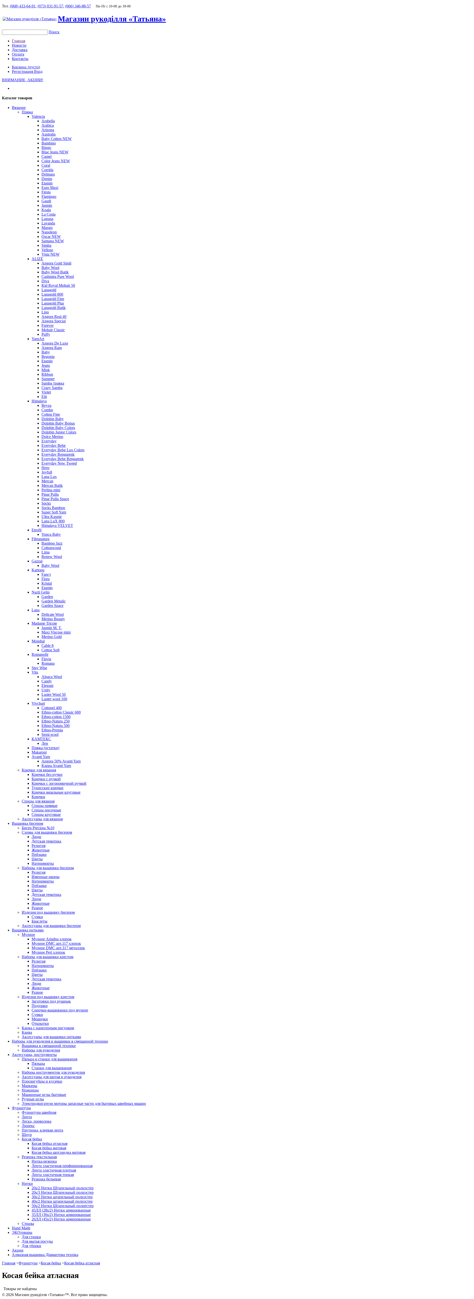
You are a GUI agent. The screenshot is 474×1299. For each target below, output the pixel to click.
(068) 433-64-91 (23, 6)
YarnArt (38, 339)
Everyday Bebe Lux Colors (62, 450)
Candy (46, 681)
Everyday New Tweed (59, 463)
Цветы (37, 859)
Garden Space (52, 605)
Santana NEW (52, 241)
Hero (45, 468)
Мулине (28, 934)
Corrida (47, 170)
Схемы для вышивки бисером (47, 832)
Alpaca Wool (51, 677)
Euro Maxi (49, 188)
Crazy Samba (51, 388)
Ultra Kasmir (51, 517)
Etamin (47, 183)
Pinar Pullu (50, 494)
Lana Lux (49, 476)
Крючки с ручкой (46, 779)
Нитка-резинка (44, 1161)
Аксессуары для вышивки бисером (51, 926)
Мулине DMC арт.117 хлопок (56, 943)
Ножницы (30, 1090)
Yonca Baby (51, 534)
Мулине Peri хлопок (48, 952)
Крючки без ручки (47, 774)
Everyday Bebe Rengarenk (62, 459)
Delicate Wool (52, 614)
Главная (18, 41)
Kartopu (38, 570)
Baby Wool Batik (55, 272)
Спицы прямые (45, 806)
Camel (46, 156)
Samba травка (52, 383)
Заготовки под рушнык (51, 1001)
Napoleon (49, 232)
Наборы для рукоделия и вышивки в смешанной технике (60, 1041)
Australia (48, 134)
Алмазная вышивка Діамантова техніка (45, 1255)
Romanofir (40, 654)
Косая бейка (32, 1139)
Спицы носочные (46, 810)
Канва (27, 1032)
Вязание (19, 107)
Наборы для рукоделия (41, 1050)
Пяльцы (38, 1063)
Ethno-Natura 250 (55, 721)
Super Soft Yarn (53, 512)
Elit (44, 396)
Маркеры (29, 1086)
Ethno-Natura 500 (55, 725)
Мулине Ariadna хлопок (52, 939)
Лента (27, 1117)
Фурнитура (21, 1108)
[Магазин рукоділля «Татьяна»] (30, 19)
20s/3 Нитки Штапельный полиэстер (63, 1192)
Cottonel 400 (51, 708)
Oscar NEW (51, 236)
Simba (46, 245)
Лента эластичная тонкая (53, 1175)
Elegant (47, 685)
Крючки (38, 797)
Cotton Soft (50, 650)
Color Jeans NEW (55, 161)
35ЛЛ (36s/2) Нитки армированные (61, 1215)
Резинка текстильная (39, 1157)
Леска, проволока (36, 1121)
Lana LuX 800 (53, 521)
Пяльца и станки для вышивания (49, 1059)
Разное (37, 908)
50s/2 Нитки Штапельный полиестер (63, 1206)
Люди (36, 837)
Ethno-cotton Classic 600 (61, 712)
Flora (45, 579)
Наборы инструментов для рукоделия (53, 1072)
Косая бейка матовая (49, 1148)
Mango (47, 228)
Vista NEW (50, 254)
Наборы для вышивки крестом (47, 957)
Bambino (48, 143)
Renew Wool (51, 557)
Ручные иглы (33, 1099)
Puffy (45, 334)
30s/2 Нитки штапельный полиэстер (62, 1197)
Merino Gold (51, 637)
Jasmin (46, 205)
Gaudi (46, 201)
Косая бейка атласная (49, 1143)
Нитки (27, 1183)
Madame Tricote (44, 623)
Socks (46, 503)
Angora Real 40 (53, 316)
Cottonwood (51, 548)
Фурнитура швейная (39, 1112)
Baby (45, 352)
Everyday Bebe (53, 445)
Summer (48, 379)
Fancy (46, 574)
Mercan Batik (52, 485)
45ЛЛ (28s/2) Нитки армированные (61, 1210)
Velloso (47, 250)
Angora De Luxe (54, 343)
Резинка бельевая (46, 1179)
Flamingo (48, 196)
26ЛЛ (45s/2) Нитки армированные (61, 1219)
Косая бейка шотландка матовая (58, 1152)
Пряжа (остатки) (45, 748)
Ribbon (47, 374)
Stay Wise (39, 668)
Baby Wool (50, 268)
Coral (45, 165)
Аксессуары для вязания (42, 819)
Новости (19, 45)
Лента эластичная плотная (54, 1170)
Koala (46, 210)
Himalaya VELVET (57, 525)
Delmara (48, 174)
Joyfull (46, 472)
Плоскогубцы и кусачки (42, 1081)
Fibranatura (40, 539)
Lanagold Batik (53, 308)
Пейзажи (39, 854)
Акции (17, 1250)
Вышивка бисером (27, 823)
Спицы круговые (46, 814)
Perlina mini (50, 490)
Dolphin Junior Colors (58, 432)
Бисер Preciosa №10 (38, 828)
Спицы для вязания (38, 801)
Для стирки (31, 1237)
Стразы (28, 1223)
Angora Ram (51, 348)
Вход (38, 71)
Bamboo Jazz (51, 543)
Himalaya (39, 401)
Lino (45, 312)
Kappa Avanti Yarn (56, 765)
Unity (45, 690)
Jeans (45, 365)
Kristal (46, 583)
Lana (36, 610)
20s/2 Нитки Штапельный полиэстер (63, 1188)
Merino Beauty (53, 619)
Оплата (18, 54)
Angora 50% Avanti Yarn (61, 761)
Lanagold (48, 290)
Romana (48, 663)
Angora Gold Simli (56, 263)
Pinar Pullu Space (55, 499)
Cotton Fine (50, 414)
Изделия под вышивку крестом (48, 997)
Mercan (47, 481)
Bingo (46, 147)
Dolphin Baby (52, 419)
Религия (38, 846)
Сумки (37, 917)
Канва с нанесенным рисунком (48, 1028)
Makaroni (39, 752)
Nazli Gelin (41, 592)
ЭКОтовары (22, 1232)
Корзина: (26, 67)
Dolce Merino (52, 436)
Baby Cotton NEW (56, 139)
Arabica (47, 125)
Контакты (20, 59)
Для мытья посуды (37, 1241)
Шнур (27, 1135)
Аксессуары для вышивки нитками (51, 1037)
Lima (45, 552)
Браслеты (39, 921)
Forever (47, 325)
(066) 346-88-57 (78, 6)
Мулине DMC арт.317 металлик (58, 948)
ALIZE (37, 259)
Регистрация (23, 71)
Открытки (40, 1023)
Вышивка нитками (28, 930)
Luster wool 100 (54, 699)
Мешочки (40, 1019)
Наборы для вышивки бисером (48, 868)
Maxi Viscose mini (56, 632)
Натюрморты (43, 863)
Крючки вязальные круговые (56, 792)
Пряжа (27, 112)
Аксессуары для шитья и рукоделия (51, 1077)
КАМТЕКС (41, 739)
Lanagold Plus (52, 303)
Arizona (47, 130)
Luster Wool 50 (53, 694)
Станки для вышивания (52, 1068)
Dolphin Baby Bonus (58, 423)
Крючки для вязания (39, 770)
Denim (46, 179)
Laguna (47, 219)
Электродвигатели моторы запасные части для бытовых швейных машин (84, 1103)
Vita (35, 672)
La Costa (48, 214)
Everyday (49, 441)
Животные (41, 850)
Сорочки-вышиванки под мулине (60, 1010)
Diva (45, 281)
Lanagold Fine (52, 299)
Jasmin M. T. (51, 628)
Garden (47, 597)
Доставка (19, 50)
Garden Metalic (53, 601)
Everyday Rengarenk (58, 454)
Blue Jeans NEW (54, 152)
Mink (45, 370)
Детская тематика (46, 841)
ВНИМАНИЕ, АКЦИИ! (22, 80)
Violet (46, 392)
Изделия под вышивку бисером (48, 912)
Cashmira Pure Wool (57, 276)
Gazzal (37, 561)
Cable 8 (47, 645)
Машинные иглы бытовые (44, 1095)
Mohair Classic (53, 330)
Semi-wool (50, 734)
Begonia (48, 356)
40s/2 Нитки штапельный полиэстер (62, 1201)
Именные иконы (45, 877)
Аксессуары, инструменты (34, 1054)
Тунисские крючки (47, 788)
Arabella (48, 121)
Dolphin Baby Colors (58, 428)
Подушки (40, 1006)
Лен (44, 743)
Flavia (46, 659)
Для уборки (31, 1246)
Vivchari (38, 703)
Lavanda (48, 223)
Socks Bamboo (53, 508)
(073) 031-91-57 (50, 6)
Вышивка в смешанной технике (49, 1046)
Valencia (38, 116)
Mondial (38, 641)
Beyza (46, 405)
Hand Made (21, 1228)
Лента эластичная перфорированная (62, 1166)
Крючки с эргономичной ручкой (59, 783)
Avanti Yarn (41, 757)
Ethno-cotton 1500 (56, 717)
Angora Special (53, 321)
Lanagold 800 (52, 294)
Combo (47, 410)
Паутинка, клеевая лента (42, 1130)
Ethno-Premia (52, 730)
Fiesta (46, 192)
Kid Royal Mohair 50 (58, 285)
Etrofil (36, 530)
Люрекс (28, 1126)
